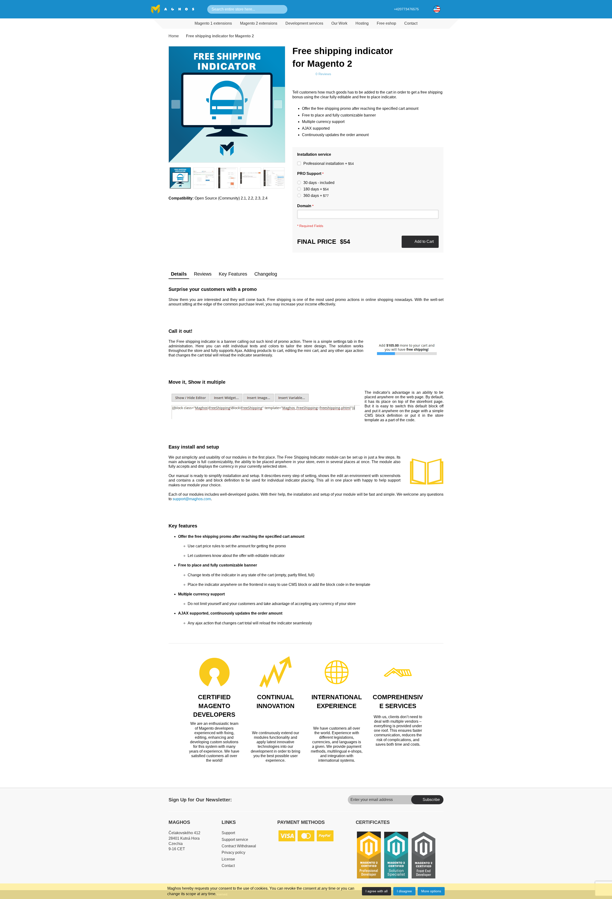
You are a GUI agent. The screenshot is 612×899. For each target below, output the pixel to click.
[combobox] (242, 9)
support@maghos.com (192, 499)
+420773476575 (406, 9)
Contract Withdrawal (239, 846)
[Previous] (175, 104)
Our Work (339, 23)
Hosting (362, 23)
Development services (304, 23)
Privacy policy (233, 852)
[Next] (278, 104)
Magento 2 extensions (258, 23)
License (228, 859)
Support (228, 833)
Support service (235, 840)
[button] (436, 9)
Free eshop (386, 23)
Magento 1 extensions (213, 23)
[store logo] (172, 9)
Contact (410, 23)
